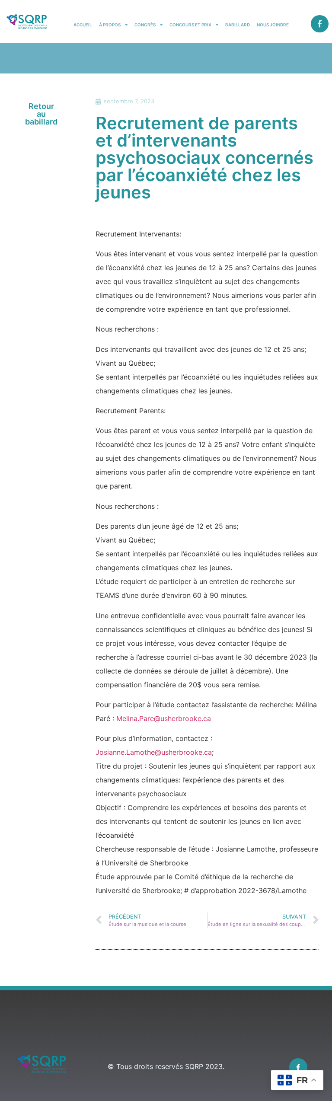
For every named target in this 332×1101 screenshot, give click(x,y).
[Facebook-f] (320, 24)
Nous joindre (273, 24)
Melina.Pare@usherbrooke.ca (163, 718)
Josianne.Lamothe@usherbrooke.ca (154, 752)
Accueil (82, 24)
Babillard (237, 24)
